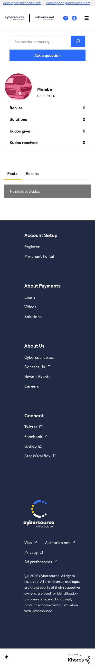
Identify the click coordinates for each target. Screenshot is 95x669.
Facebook (33, 436)
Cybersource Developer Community (14, 18)
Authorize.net (57, 542)
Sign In (75, 18)
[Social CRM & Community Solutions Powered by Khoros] (79, 658)
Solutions (33, 316)
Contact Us (34, 366)
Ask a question (47, 55)
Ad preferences (38, 561)
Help (67, 18)
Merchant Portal (39, 256)
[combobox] (48, 41)
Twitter (31, 426)
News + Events (37, 376)
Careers (31, 386)
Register (32, 246)
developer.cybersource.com (68, 3)
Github (30, 446)
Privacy (31, 552)
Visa (28, 542)
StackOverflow (37, 455)
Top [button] (6, 657)
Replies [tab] (32, 173)
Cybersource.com (40, 357)
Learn (29, 297)
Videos (30, 306)
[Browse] (84, 18)
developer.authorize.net (22, 3)
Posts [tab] (12, 173)
